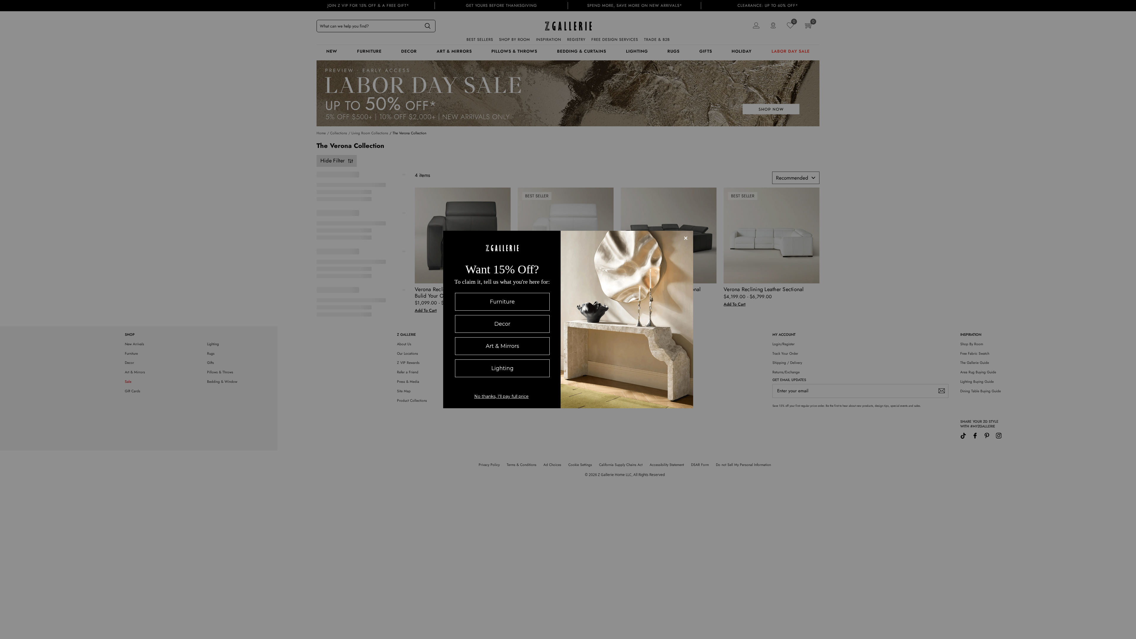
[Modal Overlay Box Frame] (568, 319)
